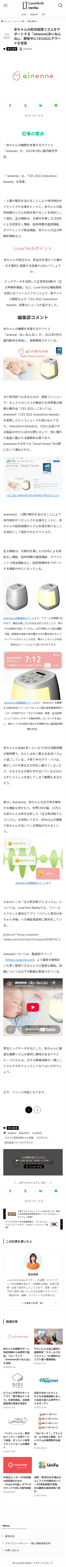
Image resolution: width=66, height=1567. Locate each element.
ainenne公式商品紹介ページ (18, 618)
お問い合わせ (12, 1550)
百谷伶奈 (33, 1274)
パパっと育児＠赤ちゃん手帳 (19, 1137)
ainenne (12, 1132)
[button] (10, 106)
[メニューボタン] (5, 5)
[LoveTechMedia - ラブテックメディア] (33, 5)
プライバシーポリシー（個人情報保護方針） (29, 1543)
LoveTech (37, 1132)
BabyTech (24, 1132)
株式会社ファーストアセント (19, 1142)
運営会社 (9, 1536)
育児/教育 (12, 48)
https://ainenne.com (20, 959)
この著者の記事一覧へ (33, 1302)
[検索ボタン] (60, 5)
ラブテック (41, 1137)
